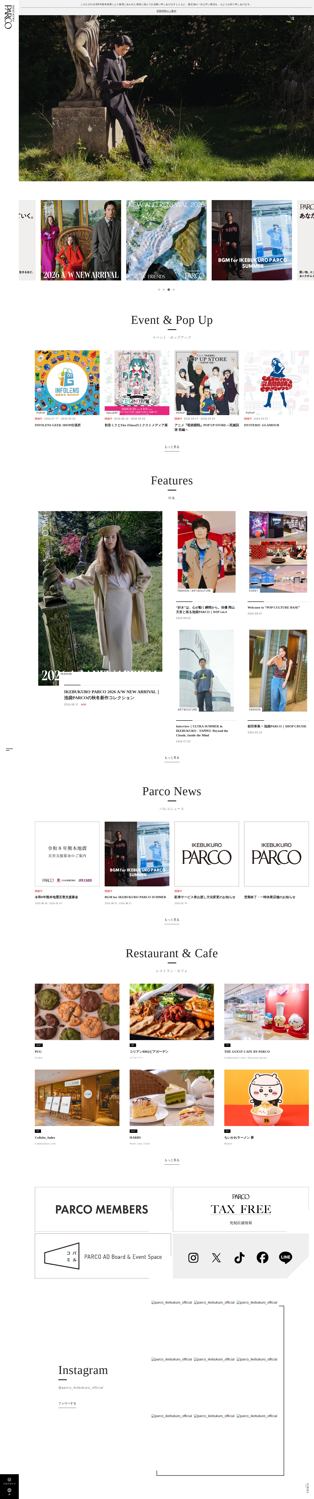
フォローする (67, 1403)
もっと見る (171, 446)
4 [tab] (173, 289)
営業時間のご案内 (166, 11)
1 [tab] (159, 290)
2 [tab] (164, 290)
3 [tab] (168, 290)
